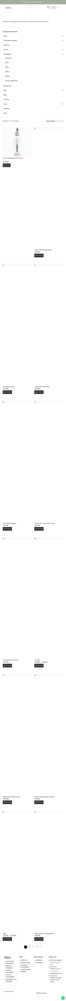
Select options (39, 255)
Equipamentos (8, 86)
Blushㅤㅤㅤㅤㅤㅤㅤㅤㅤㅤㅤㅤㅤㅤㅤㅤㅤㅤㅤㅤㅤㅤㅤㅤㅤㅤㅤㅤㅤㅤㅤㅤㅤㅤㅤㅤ (4, 933)
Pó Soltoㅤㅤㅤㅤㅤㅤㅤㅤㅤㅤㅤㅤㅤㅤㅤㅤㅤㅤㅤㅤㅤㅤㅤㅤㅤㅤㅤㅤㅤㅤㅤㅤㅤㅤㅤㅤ (37, 660)
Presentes (6, 108)
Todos (5, 113)
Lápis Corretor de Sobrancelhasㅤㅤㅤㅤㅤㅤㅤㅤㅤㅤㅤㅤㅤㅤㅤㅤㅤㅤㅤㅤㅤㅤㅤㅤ (44, 933)
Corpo (5, 104)
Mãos (5, 95)
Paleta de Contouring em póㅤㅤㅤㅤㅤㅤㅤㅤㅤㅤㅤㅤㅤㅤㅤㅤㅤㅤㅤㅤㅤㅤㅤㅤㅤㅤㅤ (11, 797)
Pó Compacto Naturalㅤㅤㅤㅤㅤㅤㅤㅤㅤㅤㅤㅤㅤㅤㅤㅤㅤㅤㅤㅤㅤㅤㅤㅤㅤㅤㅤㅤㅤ (9, 523)
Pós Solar (6, 99)
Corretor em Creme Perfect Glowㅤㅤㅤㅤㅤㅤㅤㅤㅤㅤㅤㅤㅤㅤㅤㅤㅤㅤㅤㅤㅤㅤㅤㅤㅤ (45, 523)
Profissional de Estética (10, 40)
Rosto (7, 62)
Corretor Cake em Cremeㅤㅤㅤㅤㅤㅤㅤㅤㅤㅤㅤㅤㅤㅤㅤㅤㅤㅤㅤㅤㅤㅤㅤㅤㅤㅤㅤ (10, 660)
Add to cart (7, 165)
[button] (29, 7)
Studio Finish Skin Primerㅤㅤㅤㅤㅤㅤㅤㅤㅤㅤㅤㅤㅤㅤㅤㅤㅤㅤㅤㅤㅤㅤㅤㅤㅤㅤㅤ (42, 386)
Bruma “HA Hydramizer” (13, 158)
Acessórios (8, 58)
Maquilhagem (7, 54)
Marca (5, 36)
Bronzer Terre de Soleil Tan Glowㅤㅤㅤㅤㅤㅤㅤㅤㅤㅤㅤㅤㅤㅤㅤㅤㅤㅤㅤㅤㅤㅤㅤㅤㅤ (44, 797)
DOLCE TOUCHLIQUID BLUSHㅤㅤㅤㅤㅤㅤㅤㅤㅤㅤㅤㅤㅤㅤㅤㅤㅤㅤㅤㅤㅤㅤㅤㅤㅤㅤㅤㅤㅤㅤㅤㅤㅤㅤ (43, 250)
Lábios (7, 71)
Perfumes (6, 45)
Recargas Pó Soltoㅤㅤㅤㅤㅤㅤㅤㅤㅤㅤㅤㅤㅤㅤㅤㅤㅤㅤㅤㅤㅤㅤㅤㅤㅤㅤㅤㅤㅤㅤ (8, 386)
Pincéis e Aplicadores (11, 80)
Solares (6, 49)
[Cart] (47, 8)
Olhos (7, 67)
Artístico (7, 76)
